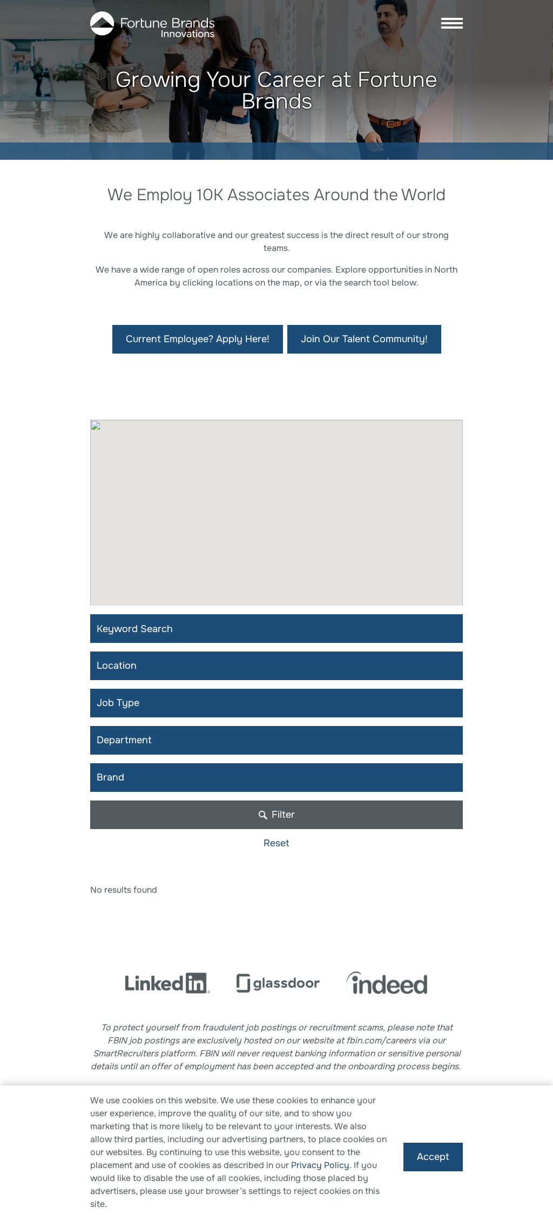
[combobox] (276, 666)
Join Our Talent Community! (364, 339)
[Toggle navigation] (449, 24)
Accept (433, 1157)
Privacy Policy (320, 1165)
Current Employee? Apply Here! (197, 339)
